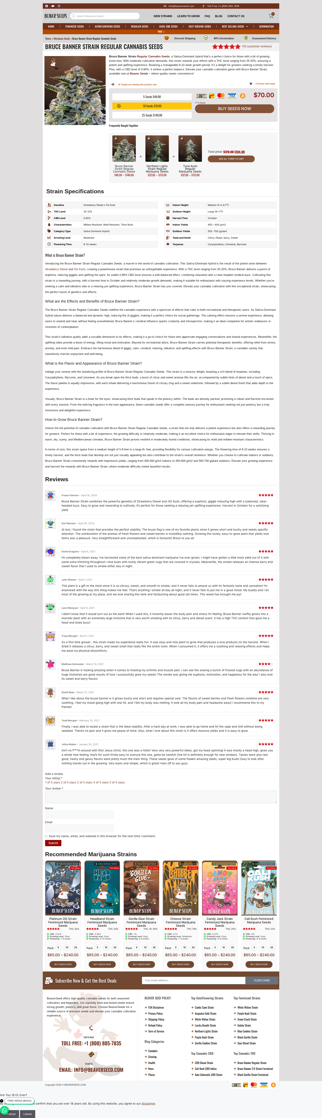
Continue (161, 572)
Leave (161, 583)
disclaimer (175, 559)
